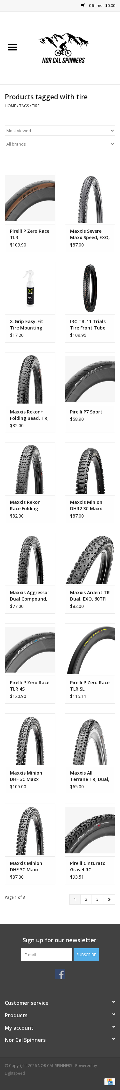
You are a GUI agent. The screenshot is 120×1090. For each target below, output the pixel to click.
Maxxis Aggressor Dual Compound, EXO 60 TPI (29, 595)
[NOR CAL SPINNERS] (72, 47)
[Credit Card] (108, 1081)
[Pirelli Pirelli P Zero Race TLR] (30, 198)
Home (10, 106)
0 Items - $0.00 (101, 5)
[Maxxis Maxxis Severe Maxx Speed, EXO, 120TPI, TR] (90, 198)
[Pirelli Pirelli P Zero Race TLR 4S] (30, 649)
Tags (24, 106)
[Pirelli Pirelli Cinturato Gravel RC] (90, 830)
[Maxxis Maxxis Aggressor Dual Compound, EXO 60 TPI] (30, 559)
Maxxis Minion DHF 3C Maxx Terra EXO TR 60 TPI (28, 866)
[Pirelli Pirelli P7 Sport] (90, 378)
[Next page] (109, 899)
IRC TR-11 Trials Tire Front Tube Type (88, 324)
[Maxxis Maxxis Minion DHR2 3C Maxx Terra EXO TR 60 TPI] (90, 469)
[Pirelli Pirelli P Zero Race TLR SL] (90, 649)
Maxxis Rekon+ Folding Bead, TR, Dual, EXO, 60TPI (29, 415)
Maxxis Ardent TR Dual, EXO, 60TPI (90, 595)
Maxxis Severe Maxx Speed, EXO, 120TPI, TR (90, 234)
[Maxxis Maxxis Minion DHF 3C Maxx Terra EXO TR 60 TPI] (30, 830)
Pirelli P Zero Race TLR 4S (29, 685)
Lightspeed (15, 1073)
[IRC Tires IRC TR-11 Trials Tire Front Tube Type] (90, 288)
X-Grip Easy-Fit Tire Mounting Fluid (26, 324)
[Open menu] (12, 47)
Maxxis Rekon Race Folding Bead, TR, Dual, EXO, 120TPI (27, 505)
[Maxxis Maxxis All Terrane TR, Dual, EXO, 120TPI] (90, 739)
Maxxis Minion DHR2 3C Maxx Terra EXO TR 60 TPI (88, 505)
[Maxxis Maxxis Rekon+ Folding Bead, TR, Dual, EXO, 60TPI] (30, 378)
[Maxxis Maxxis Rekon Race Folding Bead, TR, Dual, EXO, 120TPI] (30, 469)
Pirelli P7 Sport (86, 412)
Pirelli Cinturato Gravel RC (88, 866)
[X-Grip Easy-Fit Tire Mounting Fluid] (30, 288)
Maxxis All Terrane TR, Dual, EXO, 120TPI (89, 776)
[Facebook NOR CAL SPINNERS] (60, 974)
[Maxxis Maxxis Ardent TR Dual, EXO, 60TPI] (90, 559)
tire (35, 106)
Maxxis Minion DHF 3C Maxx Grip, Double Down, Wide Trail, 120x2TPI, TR (29, 776)
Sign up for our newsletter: (60, 940)
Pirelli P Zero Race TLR (29, 234)
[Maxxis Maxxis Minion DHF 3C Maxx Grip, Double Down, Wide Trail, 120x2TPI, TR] (30, 739)
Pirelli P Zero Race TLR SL (89, 685)
